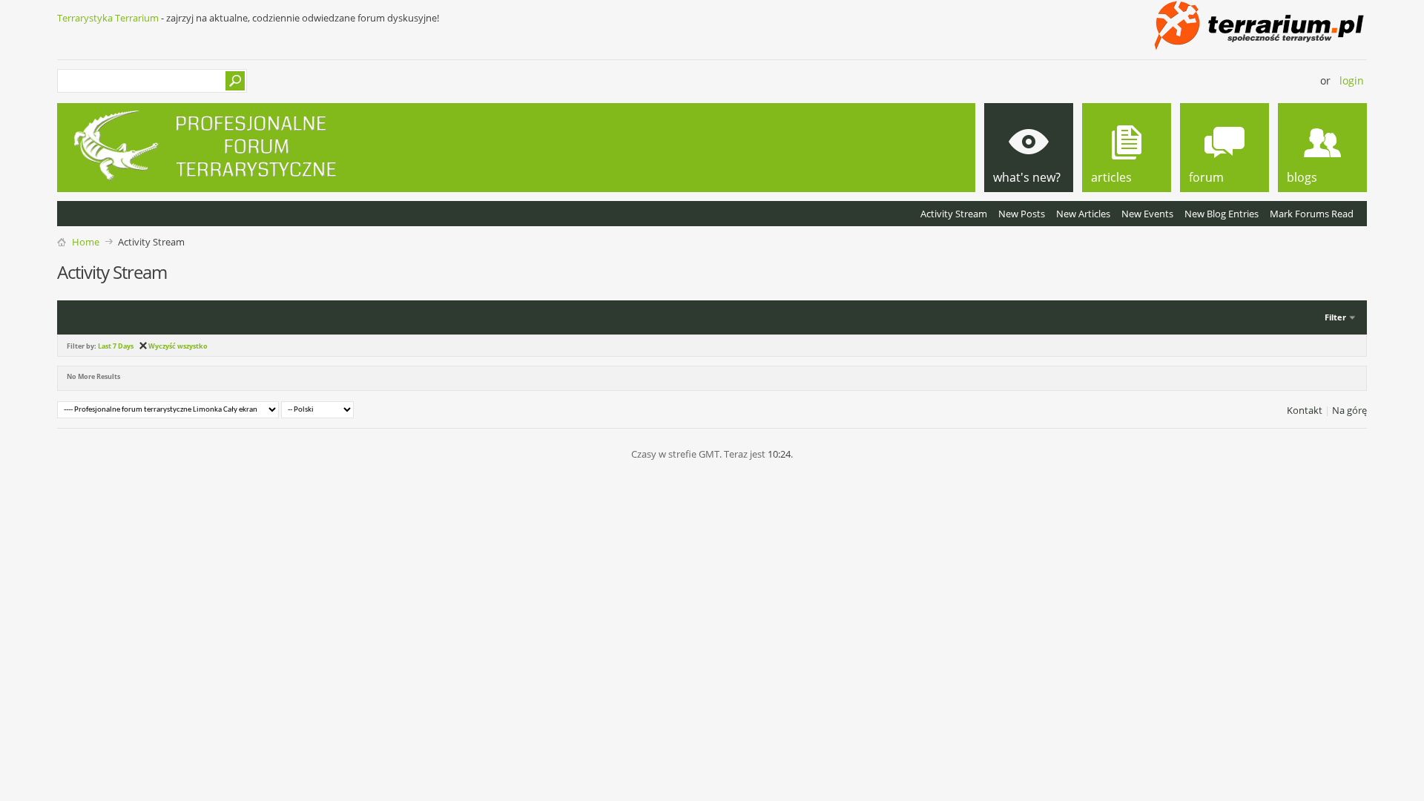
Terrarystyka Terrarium (108, 17)
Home (85, 241)
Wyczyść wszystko (178, 346)
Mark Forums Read (1312, 213)
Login (1351, 80)
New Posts (1021, 213)
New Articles (1083, 213)
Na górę (1349, 410)
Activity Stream (953, 213)
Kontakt (1304, 410)
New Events (1147, 213)
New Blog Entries (1221, 213)
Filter (1335, 317)
